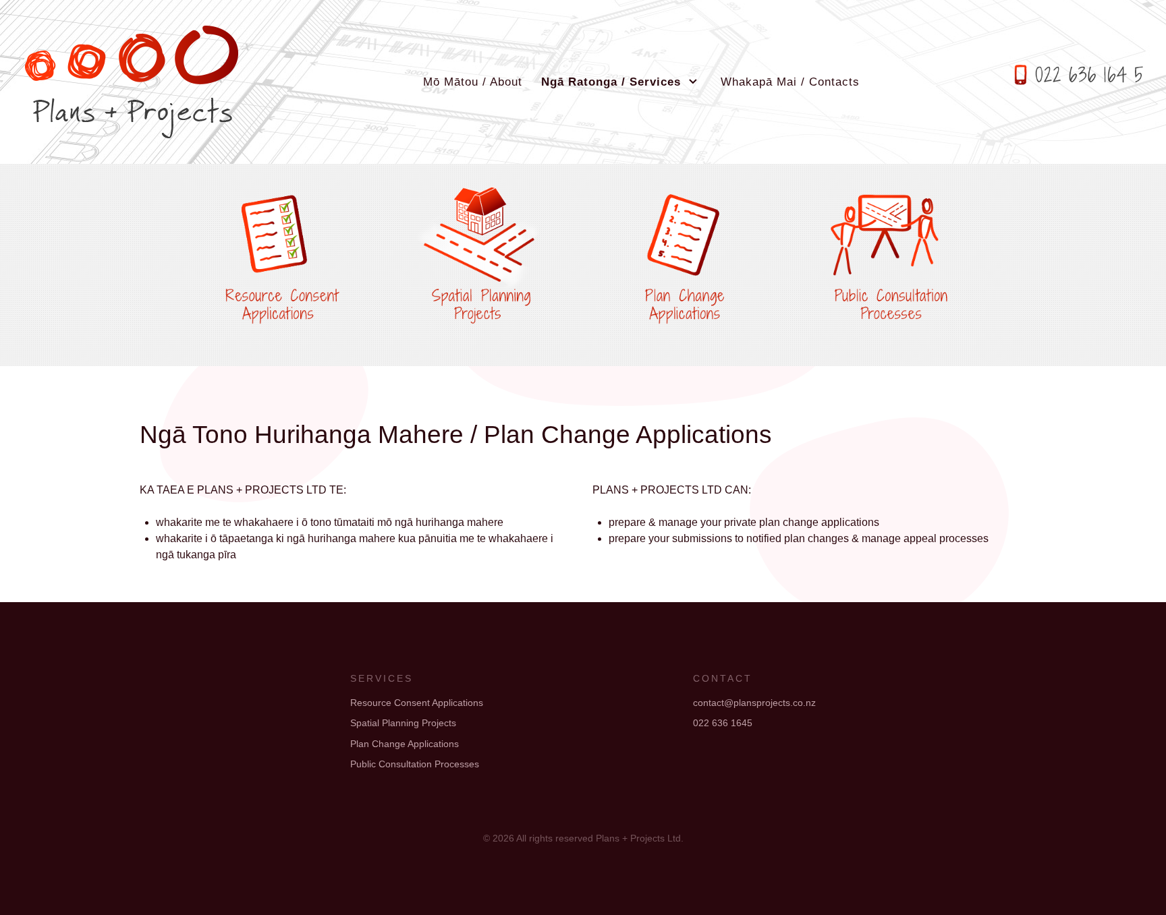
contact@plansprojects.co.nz (754, 702)
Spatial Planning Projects (403, 722)
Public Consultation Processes (414, 764)
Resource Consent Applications (416, 702)
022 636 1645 (722, 722)
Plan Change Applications (404, 743)
